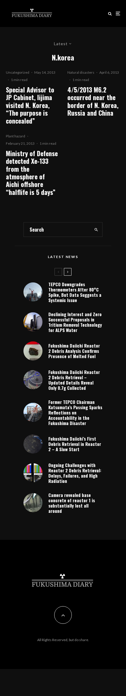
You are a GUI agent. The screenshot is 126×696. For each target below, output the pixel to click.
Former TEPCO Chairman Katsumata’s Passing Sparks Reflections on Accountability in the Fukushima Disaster (75, 412)
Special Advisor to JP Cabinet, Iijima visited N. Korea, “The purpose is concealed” (30, 105)
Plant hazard (15, 136)
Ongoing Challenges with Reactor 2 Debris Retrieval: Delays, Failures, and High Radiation (74, 472)
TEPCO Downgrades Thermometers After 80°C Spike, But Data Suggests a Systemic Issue (74, 292)
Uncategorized (17, 72)
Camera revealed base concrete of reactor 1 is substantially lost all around (71, 502)
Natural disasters (80, 72)
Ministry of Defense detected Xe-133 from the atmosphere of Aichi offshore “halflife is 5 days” (32, 172)
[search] (96, 230)
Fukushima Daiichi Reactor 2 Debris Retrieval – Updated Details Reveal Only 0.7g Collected (74, 379)
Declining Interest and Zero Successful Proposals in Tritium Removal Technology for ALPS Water (75, 322)
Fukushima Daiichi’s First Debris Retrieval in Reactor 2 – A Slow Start (74, 444)
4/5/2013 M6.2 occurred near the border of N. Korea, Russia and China (92, 101)
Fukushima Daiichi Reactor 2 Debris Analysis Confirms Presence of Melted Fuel (74, 351)
